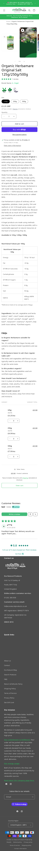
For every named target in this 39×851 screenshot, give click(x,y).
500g (24, 101)
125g (6, 101)
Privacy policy (28, 842)
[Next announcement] (35, 3)
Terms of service (15, 845)
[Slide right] (24, 61)
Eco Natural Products (18, 839)
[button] (4, 10)
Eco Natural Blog (10, 670)
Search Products (10, 675)
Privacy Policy (9, 698)
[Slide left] (15, 61)
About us (7, 661)
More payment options (19, 134)
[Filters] (30, 514)
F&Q (5, 679)
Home (8, 21)
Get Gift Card (9, 702)
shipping (25, 478)
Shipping (15, 109)
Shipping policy (26, 845)
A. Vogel (15, 83)
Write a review (14, 514)
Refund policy (17, 842)
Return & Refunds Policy (13, 684)
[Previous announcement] (4, 3)
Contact (7, 665)
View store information (12, 145)
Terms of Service (10, 693)
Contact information (20, 848)
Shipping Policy (10, 689)
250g (15, 101)
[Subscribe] (32, 796)
